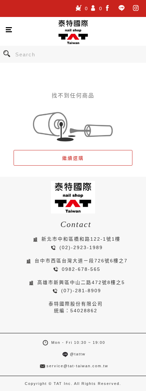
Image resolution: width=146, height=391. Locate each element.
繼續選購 (73, 158)
